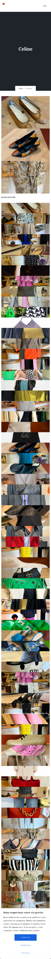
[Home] (4, 4)
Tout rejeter (25, 953)
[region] (25, 933)
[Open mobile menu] (45, 6)
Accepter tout (25, 937)
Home (21, 88)
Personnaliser (26, 945)
